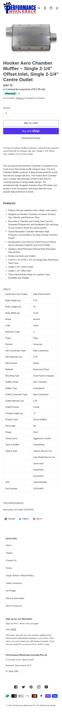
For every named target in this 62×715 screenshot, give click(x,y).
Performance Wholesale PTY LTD (26, 705)
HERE (13, 629)
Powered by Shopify (48, 705)
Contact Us (11, 560)
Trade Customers (14, 583)
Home (9, 545)
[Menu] (57, 8)
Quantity (6, 108)
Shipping (20, 98)
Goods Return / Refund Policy (20, 575)
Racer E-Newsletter (15, 598)
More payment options (31, 138)
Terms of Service (14, 606)
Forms (9, 568)
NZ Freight (11, 590)
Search (9, 553)
